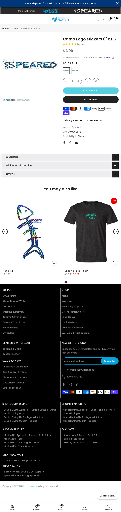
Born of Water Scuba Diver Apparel (24, 471)
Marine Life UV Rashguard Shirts (22, 442)
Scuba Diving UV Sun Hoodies (20, 421)
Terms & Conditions (14, 322)
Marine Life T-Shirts (40, 435)
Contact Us (9, 306)
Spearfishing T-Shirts (103, 409)
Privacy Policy (10, 327)
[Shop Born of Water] (50, 11)
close (3, 3)
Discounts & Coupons (15, 377)
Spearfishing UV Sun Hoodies (79, 421)
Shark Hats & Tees (73, 435)
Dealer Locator (11, 354)
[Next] (53, 65)
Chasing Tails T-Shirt (76, 270)
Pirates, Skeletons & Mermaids (80, 442)
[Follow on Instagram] (70, 384)
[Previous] (7, 65)
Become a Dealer (12, 348)
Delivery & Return (73, 120)
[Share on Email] (76, 142)
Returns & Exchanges (15, 317)
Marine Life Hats (13, 439)
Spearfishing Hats (73, 413)
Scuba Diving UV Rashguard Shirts (23, 417)
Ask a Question (94, 120)
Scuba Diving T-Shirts (44, 409)
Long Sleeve (68, 317)
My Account (9, 295)
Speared (76, 127)
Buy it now (90, 99)
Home (5, 29)
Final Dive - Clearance (15, 366)
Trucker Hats (11, 460)
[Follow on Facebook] (63, 384)
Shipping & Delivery (13, 311)
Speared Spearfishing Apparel (21, 475)
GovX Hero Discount (14, 382)
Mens (65, 295)
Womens (67, 301)
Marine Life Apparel (15, 435)
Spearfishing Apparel (75, 409)
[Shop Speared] (89, 11)
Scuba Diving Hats (14, 413)
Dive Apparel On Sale (15, 372)
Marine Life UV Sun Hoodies (19, 446)
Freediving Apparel (73, 306)
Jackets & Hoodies (73, 327)
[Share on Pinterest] (70, 142)
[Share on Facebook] (64, 142)
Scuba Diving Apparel (16, 409)
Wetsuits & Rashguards (75, 333)
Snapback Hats (31, 460)
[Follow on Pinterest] (77, 384)
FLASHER (8, 270)
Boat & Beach (95, 435)
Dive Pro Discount (12, 387)
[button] (70, 44)
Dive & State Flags (73, 439)
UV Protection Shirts (73, 311)
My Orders (8, 333)
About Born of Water (14, 301)
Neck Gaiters (69, 322)
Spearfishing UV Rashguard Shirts (82, 417)
